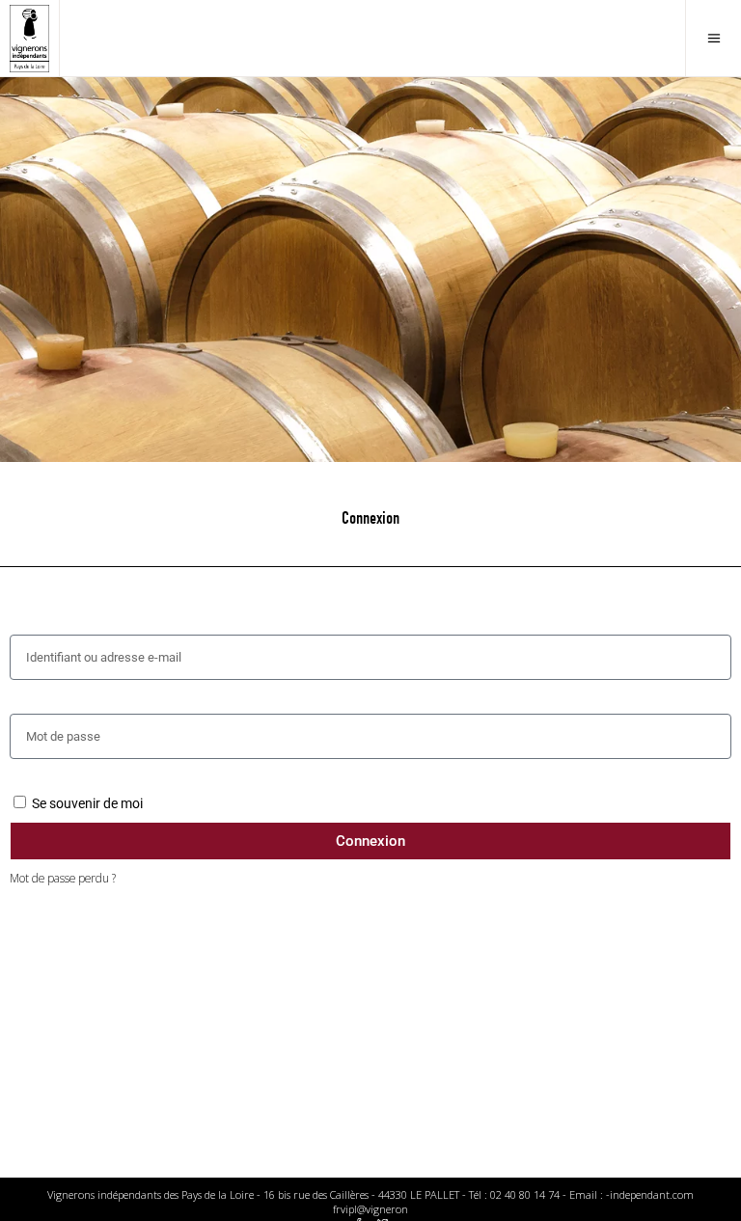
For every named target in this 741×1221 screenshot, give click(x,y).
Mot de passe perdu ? (63, 877)
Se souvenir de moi (86, 803)
